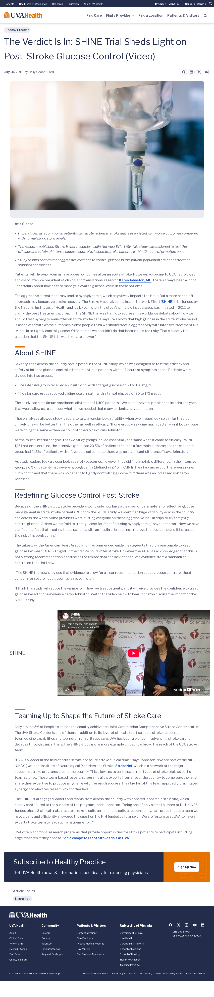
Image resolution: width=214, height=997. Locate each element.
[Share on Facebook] (184, 72)
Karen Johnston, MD (135, 280)
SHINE (167, 302)
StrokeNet (123, 766)
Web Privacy (146, 973)
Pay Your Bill (83, 949)
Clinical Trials (16, 938)
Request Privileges (52, 954)
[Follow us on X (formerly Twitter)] (179, 925)
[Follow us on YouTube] (195, 925)
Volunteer (46, 943)
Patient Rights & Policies (124, 973)
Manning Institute (130, 965)
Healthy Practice (17, 30)
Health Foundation (130, 959)
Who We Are (16, 943)
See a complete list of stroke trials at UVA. (96, 838)
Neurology (22, 898)
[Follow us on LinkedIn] (203, 925)
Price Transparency (195, 973)
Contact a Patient (87, 933)
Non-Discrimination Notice (95, 973)
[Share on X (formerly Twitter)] (199, 72)
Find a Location (150, 16)
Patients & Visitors (183, 16)
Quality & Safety (18, 959)
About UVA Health (93, 3)
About (12, 933)
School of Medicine (130, 949)
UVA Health (126, 938)
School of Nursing (130, 954)
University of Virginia (131, 933)
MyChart (160, 3)
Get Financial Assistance (90, 954)
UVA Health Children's (132, 943)
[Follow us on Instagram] (187, 925)
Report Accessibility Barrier (169, 973)
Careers (190, 3)
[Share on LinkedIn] (191, 72)
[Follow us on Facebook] (171, 925)
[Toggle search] (205, 16)
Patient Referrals (51, 949)
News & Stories (18, 949)
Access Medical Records (90, 943)
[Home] (23, 15)
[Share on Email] (207, 72)
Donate (201, 3)
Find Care (94, 16)
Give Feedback (85, 938)
